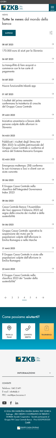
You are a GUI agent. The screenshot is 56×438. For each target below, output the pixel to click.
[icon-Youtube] (4, 403)
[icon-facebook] (11, 403)
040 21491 (16, 388)
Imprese (9, 32)
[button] (52, 7)
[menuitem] (3, 1)
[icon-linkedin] (16, 403)
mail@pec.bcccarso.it (16, 395)
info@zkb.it (14, 391)
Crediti (27, 422)
